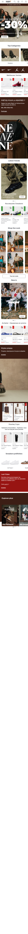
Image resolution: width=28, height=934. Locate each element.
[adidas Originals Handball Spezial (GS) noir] (6, 211)
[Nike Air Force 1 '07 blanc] (6, 83)
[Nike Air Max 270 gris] (17, 211)
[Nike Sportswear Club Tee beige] (19, 408)
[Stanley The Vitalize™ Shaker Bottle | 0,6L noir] (17, 437)
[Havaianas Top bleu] (6, 331)
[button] (6, 484)
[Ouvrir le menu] (2, 1)
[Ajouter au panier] (10, 79)
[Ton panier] (25, 1)
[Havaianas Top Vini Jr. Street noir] (17, 331)
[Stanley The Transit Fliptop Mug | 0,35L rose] (6, 437)
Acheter (3, 354)
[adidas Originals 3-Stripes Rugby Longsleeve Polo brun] (7, 408)
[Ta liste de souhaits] (22, 1)
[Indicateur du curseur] (13, 320)
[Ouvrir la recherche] (14, 1)
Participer (4, 111)
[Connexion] (18, 1)
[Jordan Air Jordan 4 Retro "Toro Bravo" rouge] (17, 83)
